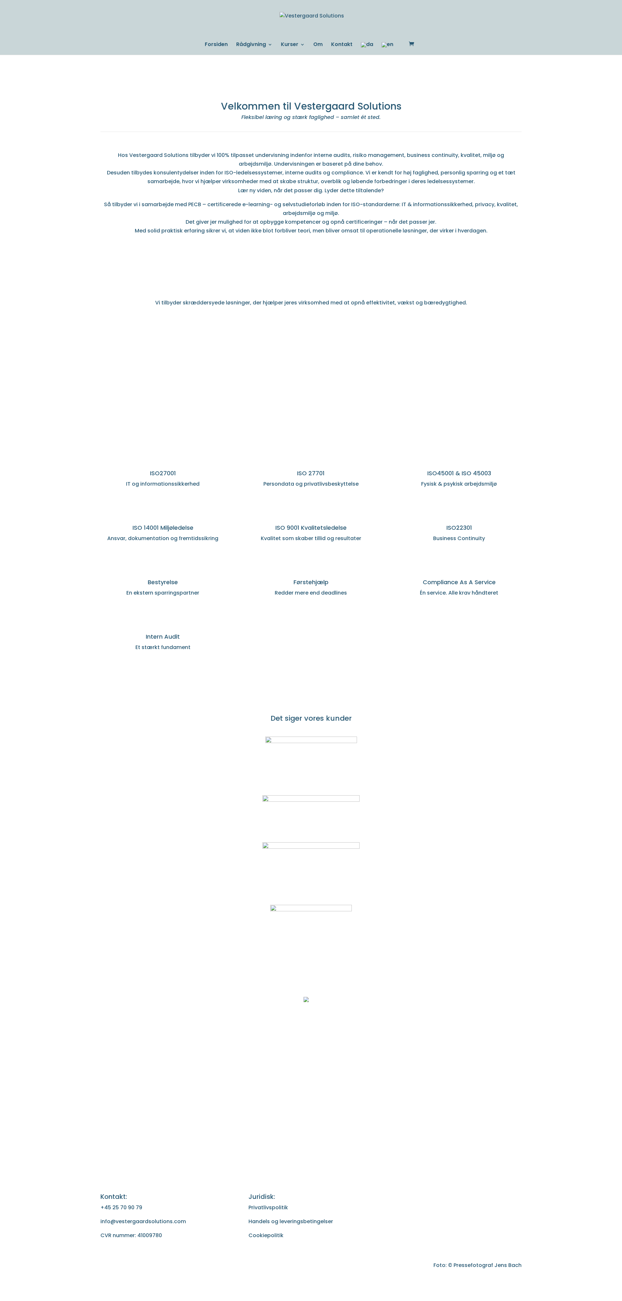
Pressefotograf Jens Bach (488, 1265)
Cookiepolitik (265, 1235)
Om (318, 45)
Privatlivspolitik (268, 1207)
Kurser (289, 45)
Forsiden (216, 45)
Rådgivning (251, 45)
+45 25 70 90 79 (121, 1207)
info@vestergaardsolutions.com (143, 1221)
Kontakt (341, 45)
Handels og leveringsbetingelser (290, 1221)
